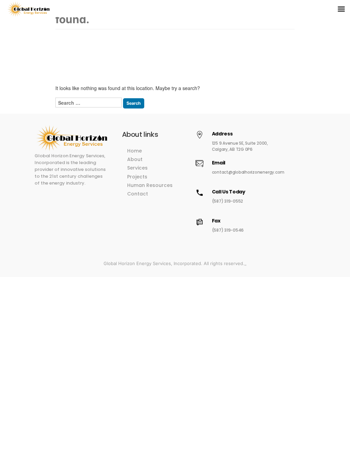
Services (137, 167)
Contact (137, 193)
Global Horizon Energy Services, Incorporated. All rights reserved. (174, 263)
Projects (137, 176)
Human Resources (150, 185)
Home (134, 150)
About (135, 159)
